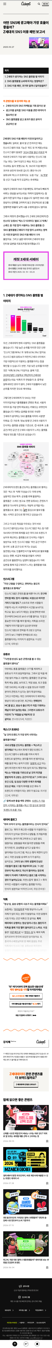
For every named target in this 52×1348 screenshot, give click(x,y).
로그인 (45, 4)
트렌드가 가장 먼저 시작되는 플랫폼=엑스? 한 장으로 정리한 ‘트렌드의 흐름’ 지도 (24, 805)
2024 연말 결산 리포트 (33, 152)
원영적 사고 (35, 763)
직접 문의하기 (39, 1310)
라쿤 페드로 (15, 932)
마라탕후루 (19, 909)
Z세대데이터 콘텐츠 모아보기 (26, 1084)
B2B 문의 (8, 1310)
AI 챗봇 (44, 175)
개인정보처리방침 (12, 1323)
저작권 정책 (30, 1323)
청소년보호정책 (40, 1323)
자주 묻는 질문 (23, 1310)
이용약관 (22, 1323)
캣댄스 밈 (28, 932)
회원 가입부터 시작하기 (23, 1015)
